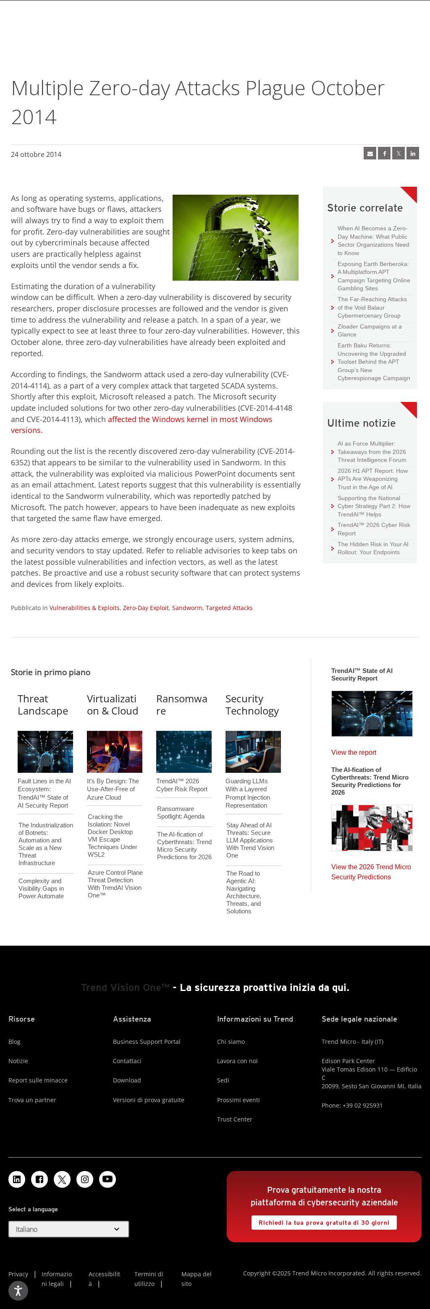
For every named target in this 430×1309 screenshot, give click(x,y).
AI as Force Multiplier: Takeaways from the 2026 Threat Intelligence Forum (368, 451)
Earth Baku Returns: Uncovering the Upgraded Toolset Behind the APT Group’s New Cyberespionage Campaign (370, 361)
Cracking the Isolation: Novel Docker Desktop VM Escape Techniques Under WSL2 (112, 835)
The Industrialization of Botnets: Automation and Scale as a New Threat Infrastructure (45, 843)
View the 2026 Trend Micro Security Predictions (371, 870)
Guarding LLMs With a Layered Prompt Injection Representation (247, 779)
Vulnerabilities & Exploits (85, 608)
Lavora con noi (237, 1061)
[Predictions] (372, 825)
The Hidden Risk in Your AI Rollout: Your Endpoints (370, 548)
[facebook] (384, 153)
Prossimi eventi (238, 1100)
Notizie (18, 1061)
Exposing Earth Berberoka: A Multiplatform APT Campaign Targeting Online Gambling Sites (370, 276)
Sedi (223, 1080)
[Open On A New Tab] (62, 1179)
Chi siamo (231, 1042)
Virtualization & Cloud (113, 704)
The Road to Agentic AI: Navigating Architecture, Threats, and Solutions (243, 892)
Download (127, 1080)
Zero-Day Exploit (146, 608)
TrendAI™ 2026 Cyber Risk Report (374, 529)
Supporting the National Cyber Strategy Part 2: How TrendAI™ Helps (370, 506)
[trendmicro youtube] (107, 1179)
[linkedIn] (412, 153)
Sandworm (187, 608)
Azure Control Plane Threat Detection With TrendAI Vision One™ (115, 884)
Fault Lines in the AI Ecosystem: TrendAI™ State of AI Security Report (44, 779)
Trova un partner (32, 1100)
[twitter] (398, 153)
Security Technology (252, 704)
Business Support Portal (147, 1042)
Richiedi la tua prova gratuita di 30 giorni (320, 1220)
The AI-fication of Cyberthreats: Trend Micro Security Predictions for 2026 (184, 845)
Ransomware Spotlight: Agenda (181, 812)
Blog (14, 1042)
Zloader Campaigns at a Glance (366, 330)
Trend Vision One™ (125, 987)
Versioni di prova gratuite (148, 1100)
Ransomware (181, 704)
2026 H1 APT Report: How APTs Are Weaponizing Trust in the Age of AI (369, 478)
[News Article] (370, 153)
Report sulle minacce (38, 1080)
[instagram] (84, 1179)
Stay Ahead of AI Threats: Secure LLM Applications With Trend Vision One (250, 840)
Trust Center (234, 1119)
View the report (353, 750)
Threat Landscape (43, 704)
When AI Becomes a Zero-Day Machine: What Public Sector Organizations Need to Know (370, 240)
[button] (68, 1229)
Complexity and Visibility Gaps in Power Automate (41, 888)
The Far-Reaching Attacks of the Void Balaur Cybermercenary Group (369, 307)
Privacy (18, 1274)
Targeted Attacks (229, 608)
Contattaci (127, 1061)
